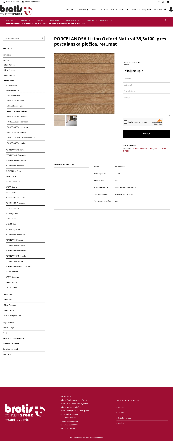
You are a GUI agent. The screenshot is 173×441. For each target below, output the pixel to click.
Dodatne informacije (64, 164)
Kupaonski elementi (11, 343)
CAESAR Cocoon (12, 208)
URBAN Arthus (11, 282)
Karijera (145, 10)
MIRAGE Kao (11, 218)
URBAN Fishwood (13, 181)
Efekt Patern (9, 310)
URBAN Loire (11, 176)
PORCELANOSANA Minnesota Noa (21, 137)
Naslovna (70, 10)
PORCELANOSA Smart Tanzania (18, 266)
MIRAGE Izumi (11, 85)
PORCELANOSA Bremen (15, 234)
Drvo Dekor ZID (73, 20)
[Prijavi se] (171, 10)
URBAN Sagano (12, 192)
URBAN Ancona (12, 271)
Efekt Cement (9, 70)
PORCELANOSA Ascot (14, 240)
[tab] (71, 165)
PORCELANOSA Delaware (16, 160)
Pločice (40, 20)
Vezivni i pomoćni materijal (13, 338)
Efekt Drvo (54, 20)
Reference (104, 10)
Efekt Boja (8, 300)
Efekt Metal (8, 294)
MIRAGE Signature (13, 229)
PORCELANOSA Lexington (17, 127)
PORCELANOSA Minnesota (16, 250)
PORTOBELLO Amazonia (15, 197)
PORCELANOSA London (16, 143)
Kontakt (158, 10)
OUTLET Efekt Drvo (13, 171)
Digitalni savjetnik (125, 418)
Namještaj (7, 55)
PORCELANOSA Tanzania (17, 116)
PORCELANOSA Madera (16, 132)
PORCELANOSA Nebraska (17, 122)
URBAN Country (12, 187)
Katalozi (136, 10)
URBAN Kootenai (12, 277)
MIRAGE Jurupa (12, 213)
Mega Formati (8, 322)
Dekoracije (7, 354)
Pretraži (42, 38)
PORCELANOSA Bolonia (15, 150)
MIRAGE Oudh (11, 224)
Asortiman (81, 10)
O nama (95, 10)
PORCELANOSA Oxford (97, 20)
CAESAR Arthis (11, 287)
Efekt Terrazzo (10, 305)
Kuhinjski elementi (10, 349)
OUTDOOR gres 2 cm (12, 315)
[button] (165, 10)
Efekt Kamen (9, 65)
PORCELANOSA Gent (15, 100)
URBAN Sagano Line (15, 106)
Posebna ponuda (119, 10)
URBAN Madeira (13, 95)
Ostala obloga (8, 328)
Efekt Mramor (9, 75)
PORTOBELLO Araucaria (15, 203)
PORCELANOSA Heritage (15, 245)
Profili (5, 333)
